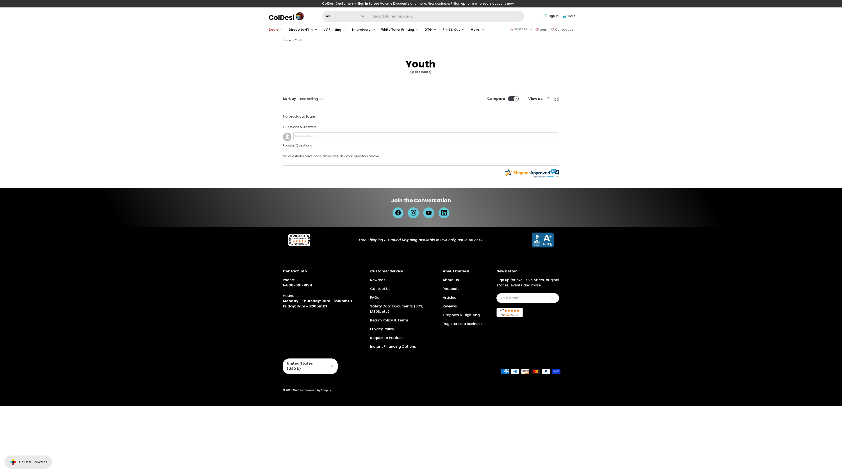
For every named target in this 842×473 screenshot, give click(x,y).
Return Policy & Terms (389, 320)
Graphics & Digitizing (461, 315)
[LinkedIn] (444, 212)
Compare (496, 98)
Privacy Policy (382, 329)
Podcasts (451, 288)
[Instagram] (413, 212)
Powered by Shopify (318, 390)
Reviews (450, 306)
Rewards (377, 279)
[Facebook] (397, 212)
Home (287, 40)
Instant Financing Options (393, 346)
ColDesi (298, 390)
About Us (451, 279)
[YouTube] (428, 212)
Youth (299, 40)
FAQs (374, 297)
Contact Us (380, 288)
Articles (449, 297)
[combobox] (423, 16)
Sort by (289, 98)
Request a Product (386, 337)
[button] (568, 16)
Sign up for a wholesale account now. (483, 3)
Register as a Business (462, 323)
